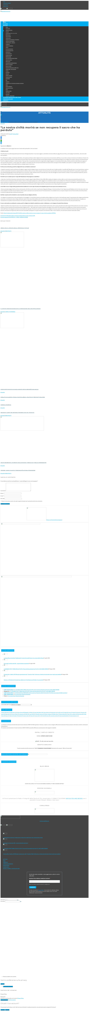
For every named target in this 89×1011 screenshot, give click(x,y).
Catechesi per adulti (8, 99)
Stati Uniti (20, 715)
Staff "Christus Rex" (14, 134)
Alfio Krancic (14, 712)
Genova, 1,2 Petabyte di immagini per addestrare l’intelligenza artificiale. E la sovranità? (23, 680)
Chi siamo (5, 23)
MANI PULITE (8, 61)
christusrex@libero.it (44, 821)
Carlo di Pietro (8, 36)
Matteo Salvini (56, 714)
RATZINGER (8, 78)
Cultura (7, 47)
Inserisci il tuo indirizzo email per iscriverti (39, 878)
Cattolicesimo (8, 38)
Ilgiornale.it (8, 714)
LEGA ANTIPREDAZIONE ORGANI (11, 58)
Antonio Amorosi (21, 712)
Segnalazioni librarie (9, 88)
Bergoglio (27, 712)
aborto (8, 712)
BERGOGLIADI (8, 35)
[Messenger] (44, 142)
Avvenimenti (8, 33)
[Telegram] (44, 143)
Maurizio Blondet (64, 714)
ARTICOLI (5, 25)
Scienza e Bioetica (9, 86)
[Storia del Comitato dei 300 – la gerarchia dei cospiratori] (46, 661)
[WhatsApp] (44, 140)
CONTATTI (5, 100)
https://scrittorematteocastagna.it (54, 519)
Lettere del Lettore (9, 59)
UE (40, 715)
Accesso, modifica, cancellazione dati (11, 868)
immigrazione (22, 714)
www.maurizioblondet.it (65, 715)
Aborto (7, 27)
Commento (3, 490)
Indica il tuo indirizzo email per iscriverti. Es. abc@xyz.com (39, 884)
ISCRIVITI (32, 887)
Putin (3, 715)
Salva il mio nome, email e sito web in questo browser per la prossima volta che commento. (22, 501)
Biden (32, 712)
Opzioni (2, 983)
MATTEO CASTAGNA (9, 64)
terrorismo (7, 94)
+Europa (3, 712)
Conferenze (8, 44)
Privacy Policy (5, 6)
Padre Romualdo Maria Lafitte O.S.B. (12, 67)
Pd (84, 714)
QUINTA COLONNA (9, 75)
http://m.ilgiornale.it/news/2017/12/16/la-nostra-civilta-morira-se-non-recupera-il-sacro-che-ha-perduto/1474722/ (30, 213)
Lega (31, 714)
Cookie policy (5, 4)
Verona (48, 715)
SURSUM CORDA (8, 91)
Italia (27, 714)
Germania (79, 712)
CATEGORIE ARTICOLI (6, 704)
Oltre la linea (80, 714)
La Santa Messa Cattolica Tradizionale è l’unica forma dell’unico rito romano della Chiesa (23, 658)
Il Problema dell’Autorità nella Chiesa (12, 97)
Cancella (7, 1009)
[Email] (44, 139)
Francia (70, 712)
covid (62, 712)
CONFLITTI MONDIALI (9, 45)
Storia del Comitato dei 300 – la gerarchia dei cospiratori (16, 663)
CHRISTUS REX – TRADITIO (10, 42)
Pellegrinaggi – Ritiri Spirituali (11, 69)
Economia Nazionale (9, 50)
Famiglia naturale (9, 55)
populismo (8, 72)
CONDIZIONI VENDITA (7, 3)
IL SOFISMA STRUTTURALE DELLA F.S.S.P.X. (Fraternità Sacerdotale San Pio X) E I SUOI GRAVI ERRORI (26, 669)
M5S (34, 714)
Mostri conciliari (8, 66)
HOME (4, 22)
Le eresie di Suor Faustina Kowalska (22, 694)
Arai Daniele (8, 28)
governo (84, 712)
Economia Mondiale (9, 49)
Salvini (12, 715)
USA (44, 715)
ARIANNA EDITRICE (9, 30)
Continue (2, 1009)
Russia (7, 715)
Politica (7, 70)
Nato (69, 714)
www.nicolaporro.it (74, 715)
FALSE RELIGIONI (9, 53)
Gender (74, 712)
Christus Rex (54, 712)
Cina (58, 712)
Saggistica (7, 81)
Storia (7, 89)
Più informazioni (12, 999)
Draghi (66, 712)
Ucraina (37, 715)
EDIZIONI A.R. (8, 52)
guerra (3, 714)
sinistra (16, 715)
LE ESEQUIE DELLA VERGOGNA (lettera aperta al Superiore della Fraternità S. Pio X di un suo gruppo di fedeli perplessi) (41, 692)
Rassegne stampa (9, 77)
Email (2, 496)
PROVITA (7, 74)
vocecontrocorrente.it (54, 715)
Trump (32, 715)
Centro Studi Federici (38, 712)
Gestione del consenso (8, 986)
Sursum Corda (26, 715)
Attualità (7, 31)
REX (6, 80)
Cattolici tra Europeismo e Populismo (12, 39)
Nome (2, 493)
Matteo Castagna (49, 714)
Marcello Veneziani (40, 714)
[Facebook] (44, 137)
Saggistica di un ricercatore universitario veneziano (15, 83)
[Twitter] (44, 138)
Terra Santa (8, 92)
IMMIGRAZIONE (8, 56)
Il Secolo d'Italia (15, 714)
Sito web (2, 498)
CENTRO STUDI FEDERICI (10, 41)
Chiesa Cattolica (47, 712)
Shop (4, 1)
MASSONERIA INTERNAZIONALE (11, 63)
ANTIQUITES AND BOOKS (74, 798)
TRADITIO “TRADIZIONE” (10, 95)
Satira (7, 84)
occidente (74, 714)
